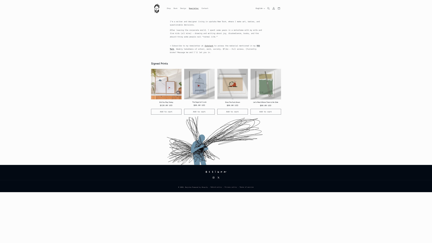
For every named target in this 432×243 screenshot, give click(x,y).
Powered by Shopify (200, 187)
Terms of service (247, 187)
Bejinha (188, 187)
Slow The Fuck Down (232, 102)
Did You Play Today (166, 102)
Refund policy (216, 187)
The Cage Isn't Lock (199, 102)
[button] (268, 8)
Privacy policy (231, 187)
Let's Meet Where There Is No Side (265, 102)
